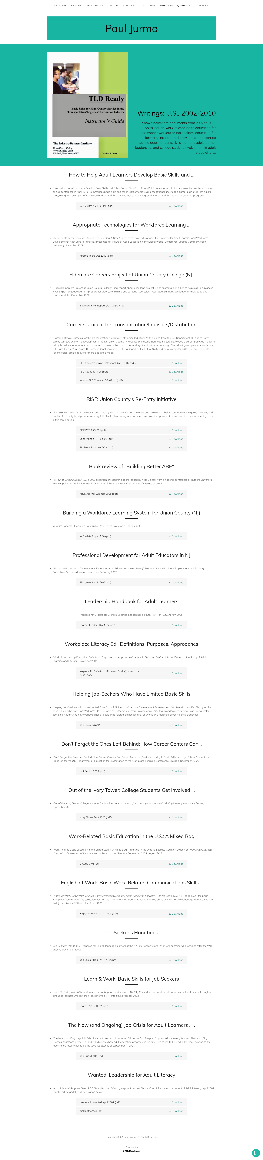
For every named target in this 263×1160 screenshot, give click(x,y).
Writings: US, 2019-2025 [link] (102, 5)
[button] (204, 5)
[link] (131, 31)
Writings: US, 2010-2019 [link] (139, 5)
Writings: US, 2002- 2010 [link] (177, 5)
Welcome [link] (60, 5)
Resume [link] (76, 5)
